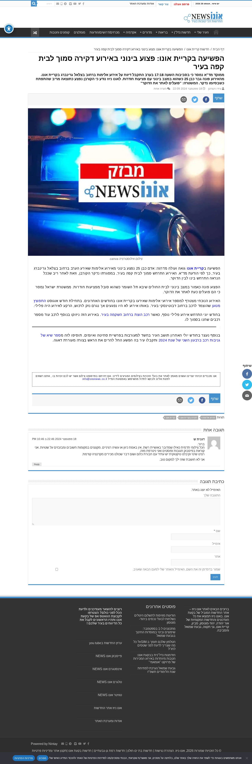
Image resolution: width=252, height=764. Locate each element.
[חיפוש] (34, 3)
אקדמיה (131, 32)
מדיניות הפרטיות (24, 758)
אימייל (216, 543)
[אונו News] (203, 16)
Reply (37, 464)
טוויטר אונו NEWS (110, 695)
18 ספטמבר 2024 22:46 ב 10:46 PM (54, 439)
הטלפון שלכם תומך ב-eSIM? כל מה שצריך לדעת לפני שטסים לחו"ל (154, 645)
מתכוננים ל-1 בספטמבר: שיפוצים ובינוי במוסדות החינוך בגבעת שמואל (155, 632)
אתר (217, 556)
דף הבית (218, 49)
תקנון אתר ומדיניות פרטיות (49, 750)
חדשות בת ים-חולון (139, 750)
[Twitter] (79, 3)
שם (217, 531)
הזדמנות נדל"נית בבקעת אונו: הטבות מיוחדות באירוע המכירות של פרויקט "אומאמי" (154, 658)
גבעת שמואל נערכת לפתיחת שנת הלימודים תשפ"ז (156, 670)
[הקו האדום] (61, 3)
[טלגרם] (65, 3)
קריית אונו (195, 268)
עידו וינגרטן (214, 88)
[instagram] (70, 3)
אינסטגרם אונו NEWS (107, 669)
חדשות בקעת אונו (80, 750)
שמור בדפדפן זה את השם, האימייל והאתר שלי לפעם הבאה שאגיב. (176, 569)
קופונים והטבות (59, 32)
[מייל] (247, 396)
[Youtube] (75, 3)
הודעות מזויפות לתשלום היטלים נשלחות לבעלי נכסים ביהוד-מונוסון (154, 619)
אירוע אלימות (208, 417)
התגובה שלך (212, 495)
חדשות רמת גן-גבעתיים (109, 750)
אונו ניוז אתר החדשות (108, 708)
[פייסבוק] (247, 374)
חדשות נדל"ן (182, 32)
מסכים (42, 758)
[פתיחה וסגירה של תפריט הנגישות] (9, 28)
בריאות (163, 32)
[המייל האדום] (57, 3)
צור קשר (163, 4)
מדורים (147, 32)
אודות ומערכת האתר (142, 3)
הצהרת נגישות (164, 750)
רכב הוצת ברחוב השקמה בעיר (125, 315)
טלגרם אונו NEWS (109, 682)
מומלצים (79, 32)
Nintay (52, 743)
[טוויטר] (247, 385)
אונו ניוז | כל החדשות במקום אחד (216, 32)
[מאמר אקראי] (35, 32)
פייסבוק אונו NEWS (109, 656)
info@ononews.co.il (94, 378)
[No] (247, 758)
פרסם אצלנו (181, 4)
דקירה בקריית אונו (188, 417)
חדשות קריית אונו (197, 49)
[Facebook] (83, 3)
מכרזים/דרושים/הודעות (105, 32)
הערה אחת (160, 88)
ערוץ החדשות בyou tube (105, 643)
